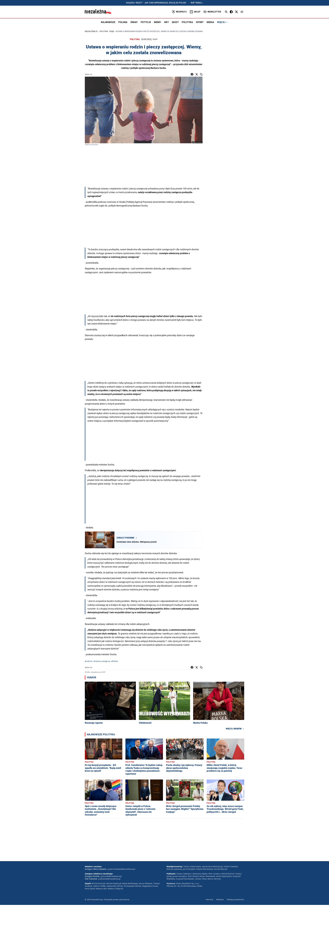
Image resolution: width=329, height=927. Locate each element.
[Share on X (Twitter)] (196, 74)
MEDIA (210, 22)
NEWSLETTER (214, 12)
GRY (166, 22)
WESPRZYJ (181, 12)
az (91, 74)
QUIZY (175, 22)
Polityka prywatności (235, 899)
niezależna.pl (91, 31)
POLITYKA (187, 22)
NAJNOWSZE (108, 22)
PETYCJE (146, 22)
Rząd (111, 31)
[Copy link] (201, 74)
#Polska (114, 661)
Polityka (104, 31)
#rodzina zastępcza (102, 661)
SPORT (200, 22)
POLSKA (122, 22)
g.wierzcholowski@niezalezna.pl (121, 869)
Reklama (220, 899)
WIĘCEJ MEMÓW (234, 728)
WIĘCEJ (221, 22)
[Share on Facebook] (192, 74)
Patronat (209, 899)
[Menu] (242, 12)
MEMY (157, 22)
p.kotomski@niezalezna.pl (109, 879)
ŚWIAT (134, 22)
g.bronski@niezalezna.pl (111, 876)
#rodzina (89, 661)
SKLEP (197, 12)
